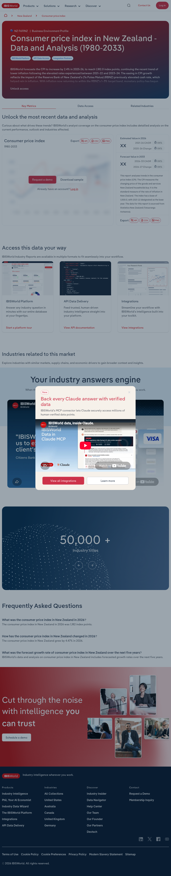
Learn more (108, 480)
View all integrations (63, 480)
